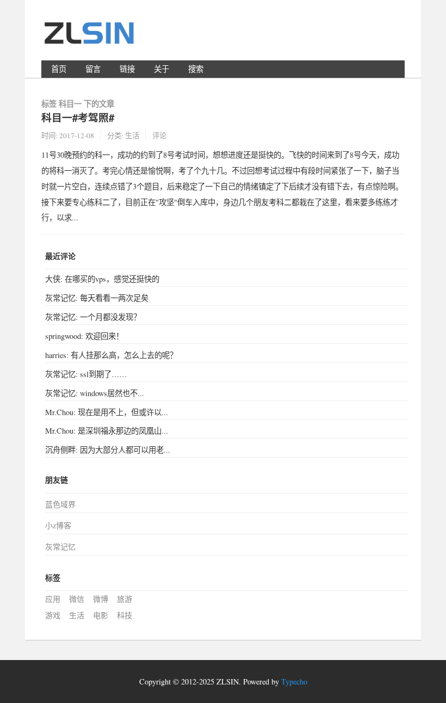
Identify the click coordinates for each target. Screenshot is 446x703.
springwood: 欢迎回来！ (84, 336)
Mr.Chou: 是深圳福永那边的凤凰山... (106, 430)
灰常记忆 (60, 546)
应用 (52, 599)
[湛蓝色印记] (90, 37)
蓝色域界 (60, 504)
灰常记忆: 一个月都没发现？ (93, 317)
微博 (100, 599)
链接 (127, 69)
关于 (161, 69)
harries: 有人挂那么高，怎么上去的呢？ (111, 355)
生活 (132, 135)
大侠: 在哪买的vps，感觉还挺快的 (102, 279)
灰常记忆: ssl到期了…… (86, 374)
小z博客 (58, 525)
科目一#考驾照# (77, 117)
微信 (76, 599)
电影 (100, 615)
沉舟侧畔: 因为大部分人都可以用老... (107, 450)
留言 (93, 69)
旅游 (124, 599)
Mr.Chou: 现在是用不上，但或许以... (106, 412)
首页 (58, 69)
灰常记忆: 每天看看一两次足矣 (96, 298)
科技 (124, 615)
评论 (159, 135)
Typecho (294, 681)
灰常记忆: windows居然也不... (94, 393)
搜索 (195, 69)
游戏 (52, 615)
